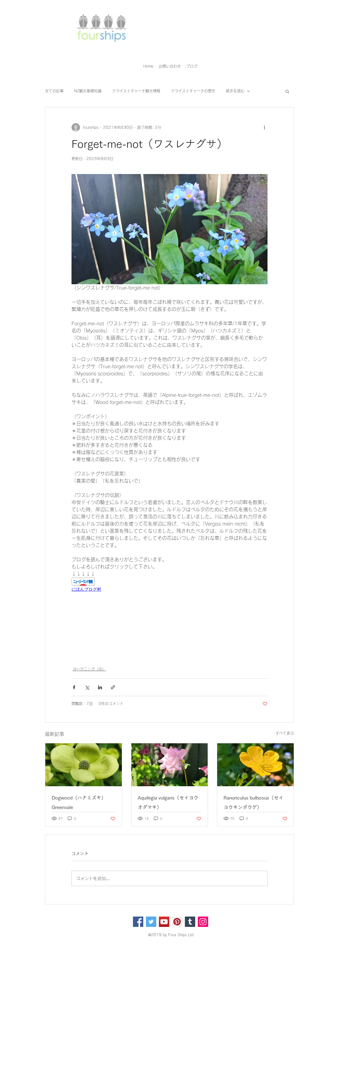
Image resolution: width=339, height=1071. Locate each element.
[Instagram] (203, 922)
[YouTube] (164, 922)
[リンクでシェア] (112, 687)
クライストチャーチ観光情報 (136, 91)
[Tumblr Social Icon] (190, 922)
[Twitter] (151, 922)
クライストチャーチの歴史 (193, 91)
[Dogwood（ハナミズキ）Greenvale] (83, 764)
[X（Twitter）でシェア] (87, 687)
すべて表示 (284, 733)
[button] (287, 91)
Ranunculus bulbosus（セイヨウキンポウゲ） (253, 802)
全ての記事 (54, 91)
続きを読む (235, 91)
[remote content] (169, 584)
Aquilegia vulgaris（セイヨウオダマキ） (168, 802)
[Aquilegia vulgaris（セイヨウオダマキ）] (169, 764)
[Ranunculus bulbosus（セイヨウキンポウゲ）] (255, 764)
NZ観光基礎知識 (87, 91)
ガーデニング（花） (89, 669)
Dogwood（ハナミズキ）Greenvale (79, 802)
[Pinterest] (177, 922)
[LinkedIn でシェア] (99, 687)
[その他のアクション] (264, 127)
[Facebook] (138, 922)
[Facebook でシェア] (74, 687)
